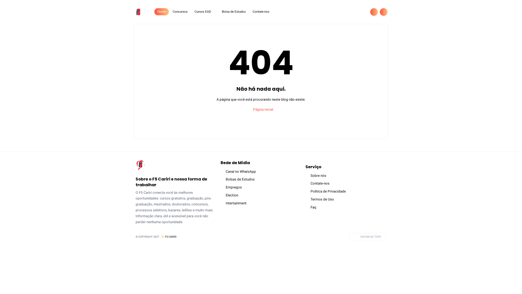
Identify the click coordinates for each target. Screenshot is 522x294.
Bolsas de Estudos (240, 179)
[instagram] (355, 12)
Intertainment (236, 203)
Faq (313, 207)
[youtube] (362, 12)
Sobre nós (318, 176)
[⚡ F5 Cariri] (138, 12)
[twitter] (342, 12)
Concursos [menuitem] (180, 11)
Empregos (234, 187)
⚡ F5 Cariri (169, 236)
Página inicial (262, 109)
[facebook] (336, 12)
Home (161, 11)
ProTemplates (191, 236)
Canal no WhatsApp (241, 171)
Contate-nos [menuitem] (261, 11)
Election (232, 195)
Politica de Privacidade (328, 191)
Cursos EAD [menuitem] (203, 11)
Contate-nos (320, 183)
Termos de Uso (322, 199)
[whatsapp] (349, 12)
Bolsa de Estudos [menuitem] (234, 11)
